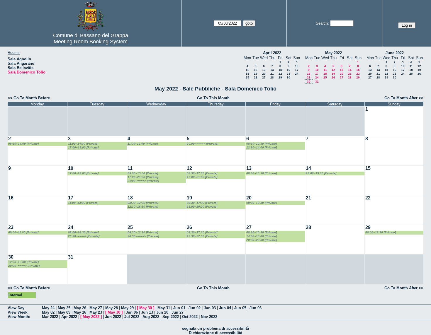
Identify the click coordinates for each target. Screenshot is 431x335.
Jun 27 (178, 312)
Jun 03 (210, 308)
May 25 (64, 308)
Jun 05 (240, 308)
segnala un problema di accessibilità (215, 328)
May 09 (64, 312)
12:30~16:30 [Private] (143, 206)
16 (288, 69)
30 (288, 77)
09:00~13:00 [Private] (143, 173)
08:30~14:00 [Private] (23, 143)
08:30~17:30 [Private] (202, 202)
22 (280, 73)
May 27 (95, 308)
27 (264, 77)
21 (272, 73)
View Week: (18, 312)
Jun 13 (147, 312)
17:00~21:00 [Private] (143, 177)
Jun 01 (179, 308)
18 (247, 73)
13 (264, 69)
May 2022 (333, 53)
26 (255, 77)
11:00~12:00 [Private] (143, 143)
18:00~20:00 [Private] (202, 206)
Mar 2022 (50, 317)
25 (247, 77)
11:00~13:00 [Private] (83, 202)
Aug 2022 (150, 317)
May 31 (163, 308)
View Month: (19, 317)
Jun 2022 (113, 317)
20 (264, 73)
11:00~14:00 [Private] (83, 143)
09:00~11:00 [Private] (23, 232)
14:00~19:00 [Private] (321, 173)
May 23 (95, 312)
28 (272, 77)
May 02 (48, 312)
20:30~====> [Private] (83, 236)
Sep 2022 (170, 317)
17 (296, 69)
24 (296, 73)
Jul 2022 (131, 317)
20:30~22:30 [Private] (261, 240)
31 (317, 81)
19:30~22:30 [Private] (202, 236)
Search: (322, 23)
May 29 (127, 308)
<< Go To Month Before (29, 98)
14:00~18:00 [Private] (261, 236)
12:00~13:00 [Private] (23, 262)
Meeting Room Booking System (91, 42)
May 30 (145, 308)
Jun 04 (225, 308)
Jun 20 (162, 312)
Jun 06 (256, 308)
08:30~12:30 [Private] (143, 202)
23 (288, 73)
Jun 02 (195, 308)
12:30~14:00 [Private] (261, 147)
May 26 (80, 308)
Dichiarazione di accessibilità (215, 333)
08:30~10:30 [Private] (261, 143)
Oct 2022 (190, 317)
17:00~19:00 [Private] (83, 147)
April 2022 (272, 53)
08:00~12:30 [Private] (380, 232)
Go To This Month (213, 98)
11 (247, 69)
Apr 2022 (69, 317)
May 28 (111, 308)
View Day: (17, 308)
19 (255, 73)
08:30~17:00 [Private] (202, 173)
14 (272, 69)
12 (255, 69)
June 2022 (395, 53)
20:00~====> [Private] (202, 143)
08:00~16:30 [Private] (83, 232)
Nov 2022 (209, 317)
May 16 (80, 312)
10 (296, 66)
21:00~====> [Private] (143, 180)
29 (280, 77)
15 (280, 69)
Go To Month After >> (403, 98)
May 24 (48, 308)
